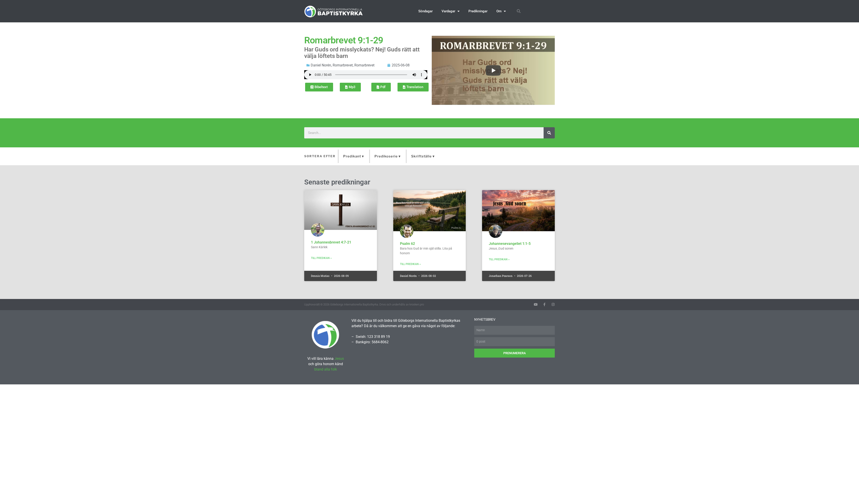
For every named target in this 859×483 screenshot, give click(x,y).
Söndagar (425, 11)
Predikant (352, 156)
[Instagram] (553, 304)
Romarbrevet (343, 65)
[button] (519, 11)
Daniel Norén (321, 65)
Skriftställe (421, 156)
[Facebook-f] (544, 304)
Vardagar (448, 11)
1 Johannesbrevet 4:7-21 (331, 242)
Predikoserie (386, 156)
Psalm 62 (407, 244)
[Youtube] (535, 304)
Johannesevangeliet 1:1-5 (510, 244)
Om (499, 11)
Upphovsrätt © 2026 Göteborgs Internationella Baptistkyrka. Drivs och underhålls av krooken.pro (364, 304)
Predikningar (477, 11)
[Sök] (549, 132)
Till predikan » (321, 258)
